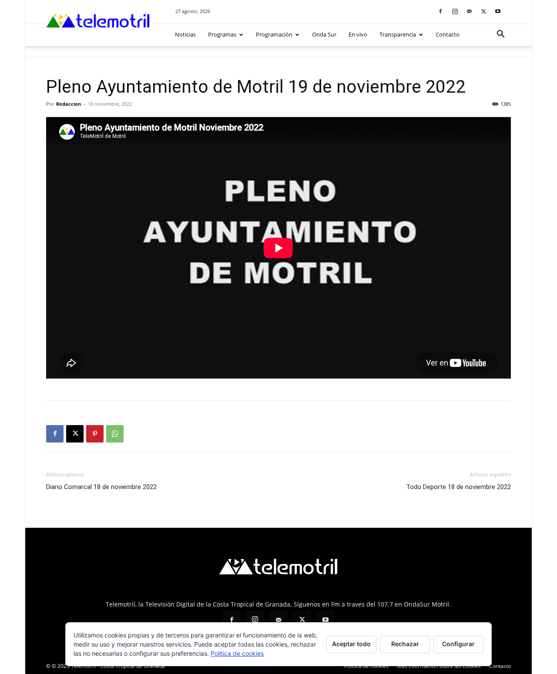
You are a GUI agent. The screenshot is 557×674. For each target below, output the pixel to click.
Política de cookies (237, 653)
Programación (274, 34)
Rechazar (405, 643)
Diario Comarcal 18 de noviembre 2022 (101, 487)
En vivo (358, 34)
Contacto (448, 34)
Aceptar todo (351, 643)
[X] (483, 11)
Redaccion (68, 104)
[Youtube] (497, 11)
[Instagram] (454, 11)
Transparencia (397, 34)
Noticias (185, 34)
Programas (222, 34)
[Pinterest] (95, 434)
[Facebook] (440, 11)
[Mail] (469, 11)
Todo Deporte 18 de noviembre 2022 (458, 487)
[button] (500, 35)
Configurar (458, 643)
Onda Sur (324, 34)
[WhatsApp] (115, 434)
